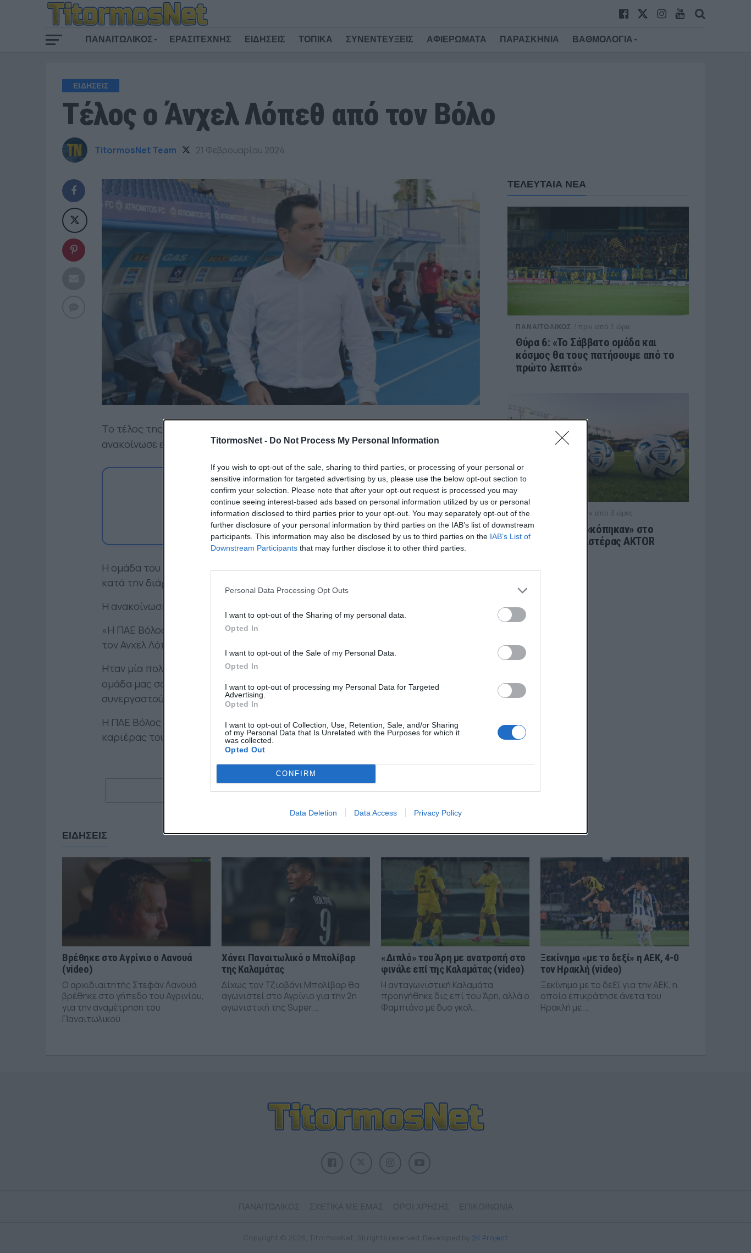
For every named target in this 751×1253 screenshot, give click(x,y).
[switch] (512, 614)
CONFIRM (296, 773)
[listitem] (375, 590)
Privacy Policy (438, 812)
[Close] (565, 441)
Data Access (375, 812)
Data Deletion (313, 812)
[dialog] (375, 627)
